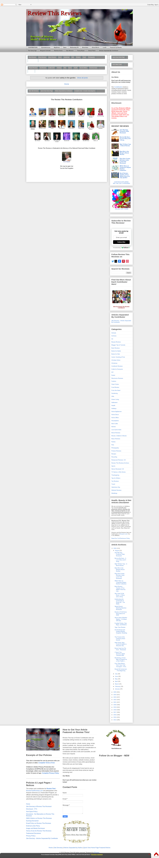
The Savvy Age (32, 50)
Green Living (115, 399)
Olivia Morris (95, 47)
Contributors (118, 87)
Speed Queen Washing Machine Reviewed (120, 608)
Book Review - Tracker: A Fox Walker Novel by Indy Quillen (125, 175)
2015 (115, 717)
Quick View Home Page (47, 91)
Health (75, 67)
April (116, 681)
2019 (115, 707)
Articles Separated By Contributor (108, 50)
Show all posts (82, 78)
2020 (115, 704)
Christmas (114, 363)
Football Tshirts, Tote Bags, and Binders (121, 624)
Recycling (114, 457)
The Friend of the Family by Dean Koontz (120, 638)
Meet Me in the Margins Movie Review (124, 153)
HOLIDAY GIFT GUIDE (120, 209)
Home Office (115, 417)
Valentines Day (115, 487)
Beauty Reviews (33, 60)
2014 (115, 720)
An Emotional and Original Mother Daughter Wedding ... (121, 632)
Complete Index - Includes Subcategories (85, 91)
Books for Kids (115, 354)
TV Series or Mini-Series (118, 472)
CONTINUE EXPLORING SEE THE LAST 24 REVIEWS (121, 182)
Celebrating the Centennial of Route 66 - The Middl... (120, 601)
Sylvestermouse (45, 47)
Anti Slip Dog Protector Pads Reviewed (124, 131)
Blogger (96, 852)
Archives (113, 336)
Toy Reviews (43, 67)
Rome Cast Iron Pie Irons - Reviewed (120, 649)
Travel (84, 57)
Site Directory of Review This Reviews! (39, 806)
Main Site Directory (33, 91)
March (117, 684)
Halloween (114, 402)
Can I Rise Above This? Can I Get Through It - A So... (121, 665)
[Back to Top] (156, 854)
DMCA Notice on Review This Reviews (39, 818)
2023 (115, 697)
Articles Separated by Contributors (63, 91)
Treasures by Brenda (116, 47)
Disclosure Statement (97, 854)
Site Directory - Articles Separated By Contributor (42, 838)
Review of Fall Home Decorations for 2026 (121, 613)
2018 (115, 709)
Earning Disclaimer (32, 821)
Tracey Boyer (80, 50)
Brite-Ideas (85, 47)
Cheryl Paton (92, 50)
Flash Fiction (115, 384)
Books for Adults (116, 351)
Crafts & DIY (51, 67)
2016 (115, 714)
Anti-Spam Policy (31, 811)
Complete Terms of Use (46, 763)
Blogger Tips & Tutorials (118, 345)
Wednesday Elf (74, 47)
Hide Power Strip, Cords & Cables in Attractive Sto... (121, 644)
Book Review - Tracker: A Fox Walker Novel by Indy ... (120, 589)
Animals (113, 333)
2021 (115, 702)
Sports (70, 67)
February (118, 686)
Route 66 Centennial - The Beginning (121, 669)
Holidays (59, 67)
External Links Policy (33, 826)
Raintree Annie (58, 50)
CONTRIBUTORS (33, 47)
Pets (65, 67)
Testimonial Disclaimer (33, 833)
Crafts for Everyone (117, 369)
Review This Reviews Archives (120, 463)
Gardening (66, 57)
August (117, 550)
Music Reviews (52, 57)
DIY (112, 372)
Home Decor (115, 414)
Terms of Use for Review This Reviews (38, 831)
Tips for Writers (83, 67)
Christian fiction (115, 360)
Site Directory (58, 847)
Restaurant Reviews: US (118, 460)
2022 (115, 699)
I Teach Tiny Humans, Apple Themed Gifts (120, 654)
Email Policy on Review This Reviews (38, 823)
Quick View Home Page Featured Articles (96, 847)
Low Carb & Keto (116, 429)
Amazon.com (123, 534)
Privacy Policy (30, 836)
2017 (115, 712)
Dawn (64, 47)
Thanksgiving (115, 475)
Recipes (78, 57)
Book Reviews (32, 57)
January (117, 689)
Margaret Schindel (45, 50)
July (116, 673)
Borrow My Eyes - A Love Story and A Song (125, 138)
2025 (115, 692)
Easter (113, 375)
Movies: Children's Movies (119, 435)
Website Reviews (116, 490)
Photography (91, 57)
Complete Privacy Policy (50, 773)
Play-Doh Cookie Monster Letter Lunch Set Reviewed (125, 161)
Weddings (114, 493)
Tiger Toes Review (120, 627)
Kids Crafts (114, 423)
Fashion (113, 381)
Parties (113, 441)
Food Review (115, 387)
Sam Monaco (70, 50)
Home (66, 84)
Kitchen (113, 426)
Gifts (73, 57)
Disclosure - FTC (31, 809)
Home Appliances (116, 411)
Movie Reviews (42, 57)
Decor (59, 57)
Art (112, 339)
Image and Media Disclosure (35, 828)
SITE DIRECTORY (117, 64)
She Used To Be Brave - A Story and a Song (120, 595)
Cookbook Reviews (117, 366)
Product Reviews (33, 67)
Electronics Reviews (117, 378)
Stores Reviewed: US (117, 469)
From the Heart (93, 67)
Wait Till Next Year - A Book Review (125, 144)
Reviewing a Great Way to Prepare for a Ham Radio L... (121, 659)
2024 (115, 694)
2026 (115, 548)
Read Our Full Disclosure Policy (120, 538)
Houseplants (115, 420)
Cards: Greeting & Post (118, 357)
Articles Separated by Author (73, 847)
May (116, 679)
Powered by (117, 247)
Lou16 (104, 47)
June (116, 676)
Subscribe (121, 242)
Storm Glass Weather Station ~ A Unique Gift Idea (121, 619)
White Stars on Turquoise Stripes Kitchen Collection (125, 168)
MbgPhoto (57, 47)
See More (31, 71)
